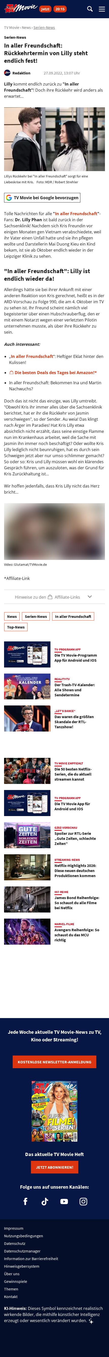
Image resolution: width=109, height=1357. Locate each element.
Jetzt (45, 9)
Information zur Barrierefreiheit (31, 1258)
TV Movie (11, 27)
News (26, 27)
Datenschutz (14, 1243)
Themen (11, 1288)
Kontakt (10, 1296)
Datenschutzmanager (22, 1250)
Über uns (12, 1273)
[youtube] (64, 1201)
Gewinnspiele (15, 1281)
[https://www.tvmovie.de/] (21, 8)
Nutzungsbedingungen (23, 1235)
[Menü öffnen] (102, 9)
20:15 (60, 9)
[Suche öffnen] (90, 9)
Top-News (16, 627)
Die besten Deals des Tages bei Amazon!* (56, 372)
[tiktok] (44, 1201)
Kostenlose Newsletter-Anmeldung (54, 1061)
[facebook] (25, 1201)
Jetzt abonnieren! (54, 1167)
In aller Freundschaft (76, 213)
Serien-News (44, 27)
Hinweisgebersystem (21, 1266)
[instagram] (83, 1201)
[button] (54, 597)
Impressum (13, 1228)
